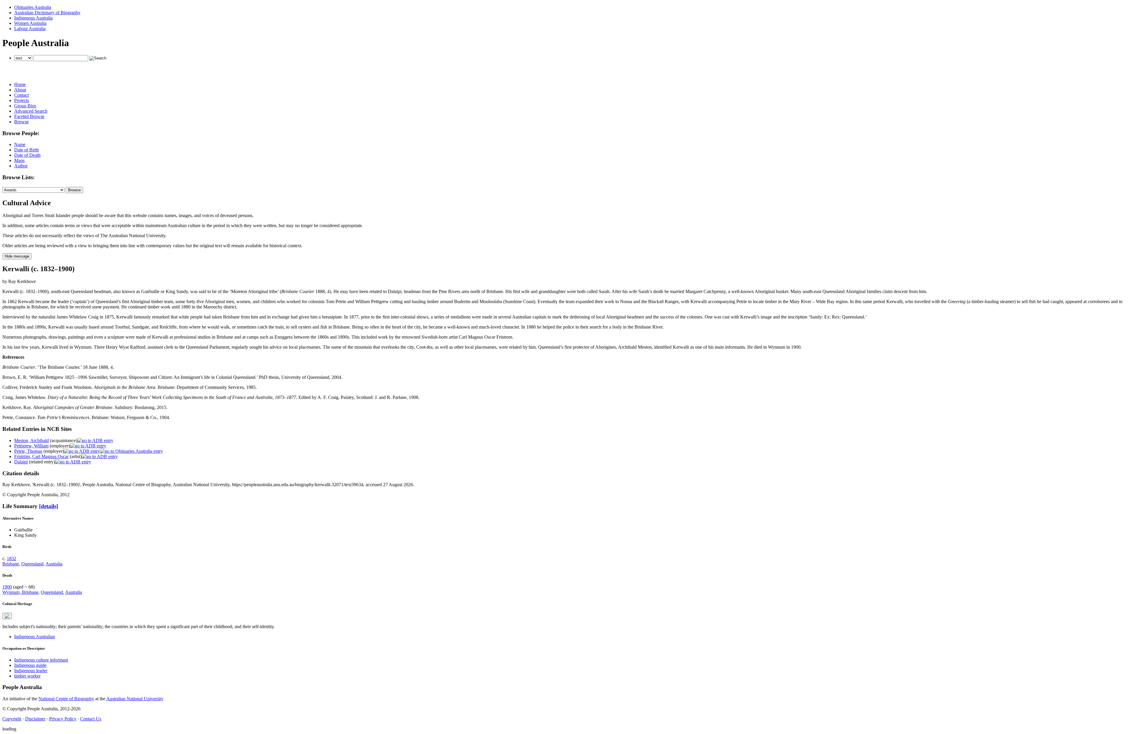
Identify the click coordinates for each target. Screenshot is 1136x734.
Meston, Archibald (31, 440)
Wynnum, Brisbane (20, 592)
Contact (21, 95)
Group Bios (25, 105)
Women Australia (30, 23)
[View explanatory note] (7, 616)
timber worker (27, 675)
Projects (21, 100)
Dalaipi (21, 461)
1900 (7, 586)
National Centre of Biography (66, 698)
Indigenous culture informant (41, 659)
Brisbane (10, 563)
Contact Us (90, 718)
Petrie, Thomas (28, 451)
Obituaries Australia (32, 7)
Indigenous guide (30, 665)
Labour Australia (30, 28)
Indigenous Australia (33, 17)
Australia (54, 563)
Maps (19, 160)
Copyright (11, 718)
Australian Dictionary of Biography (47, 12)
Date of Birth (26, 149)
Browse (21, 121)
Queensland (32, 563)
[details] (48, 506)
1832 (11, 558)
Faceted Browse (29, 116)
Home (20, 84)
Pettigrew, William (31, 445)
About (20, 89)
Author (21, 165)
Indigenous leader (30, 670)
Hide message (17, 256)
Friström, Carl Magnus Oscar (41, 456)
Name (19, 144)
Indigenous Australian (34, 636)
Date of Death (27, 155)
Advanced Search (30, 111)
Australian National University (134, 698)
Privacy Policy (62, 718)
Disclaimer (35, 718)
